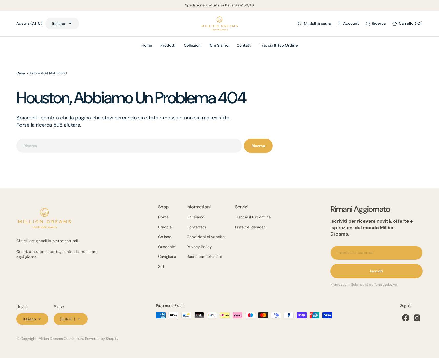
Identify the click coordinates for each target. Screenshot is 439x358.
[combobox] (129, 146)
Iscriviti (376, 271)
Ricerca (258, 145)
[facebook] (405, 317)
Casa (20, 73)
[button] (348, 23)
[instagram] (417, 317)
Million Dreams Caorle (57, 338)
